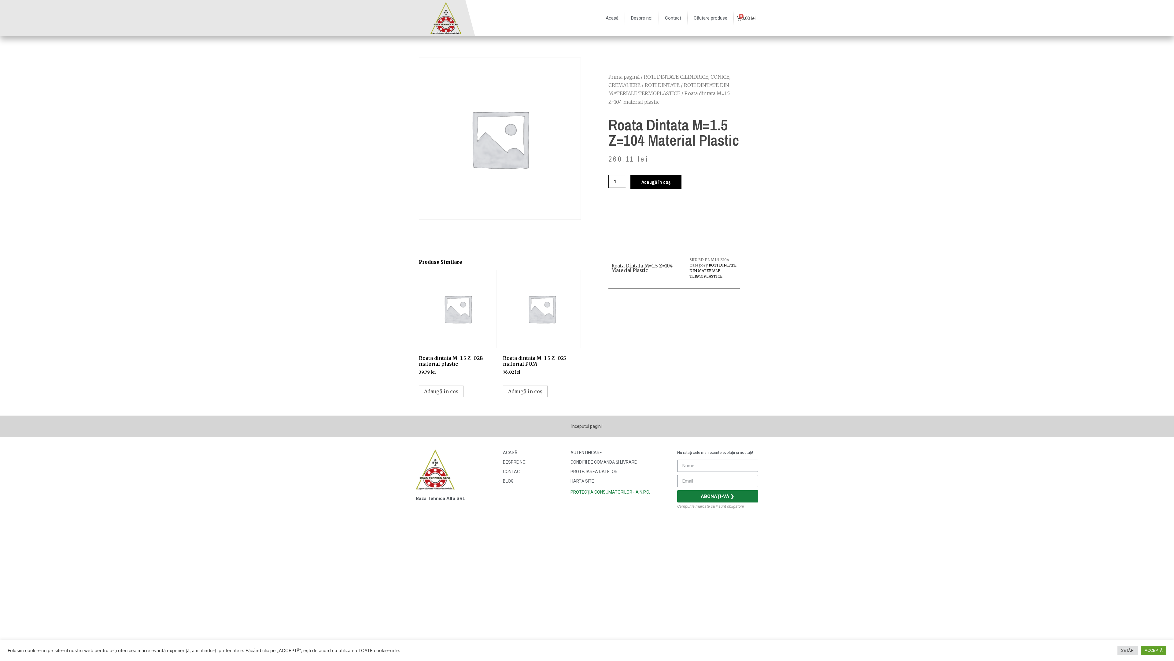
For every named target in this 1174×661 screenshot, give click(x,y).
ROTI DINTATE (662, 85)
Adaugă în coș (655, 182)
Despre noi (641, 18)
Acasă (612, 18)
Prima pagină (624, 77)
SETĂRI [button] (1127, 650)
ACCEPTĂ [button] (1154, 650)
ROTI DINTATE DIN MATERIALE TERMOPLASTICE (713, 270)
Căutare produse (710, 18)
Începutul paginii (587, 426)
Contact (673, 18)
